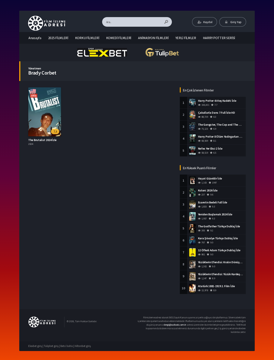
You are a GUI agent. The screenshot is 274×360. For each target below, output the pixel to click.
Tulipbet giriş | (52, 346)
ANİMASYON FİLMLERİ (153, 38)
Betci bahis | (67, 346)
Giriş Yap (235, 22)
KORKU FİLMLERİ (87, 38)
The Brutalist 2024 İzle (42, 140)
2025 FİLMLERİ (58, 38)
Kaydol (207, 22)
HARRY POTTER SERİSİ (219, 38)
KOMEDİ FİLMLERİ (118, 38)
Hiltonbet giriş (83, 346)
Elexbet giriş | (36, 346)
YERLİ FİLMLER (186, 38)
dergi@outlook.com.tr (175, 324)
